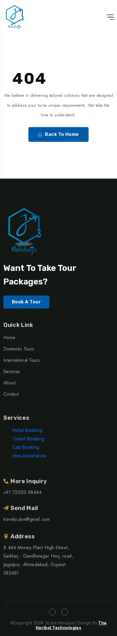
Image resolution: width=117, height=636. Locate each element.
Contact (11, 394)
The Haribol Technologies (71, 625)
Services (11, 371)
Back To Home (62, 134)
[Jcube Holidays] (14, 17)
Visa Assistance (29, 456)
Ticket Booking (28, 439)
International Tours (21, 360)
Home (9, 337)
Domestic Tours (18, 349)
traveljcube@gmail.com (26, 519)
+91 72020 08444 (22, 492)
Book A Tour (26, 302)
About (9, 383)
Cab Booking (25, 447)
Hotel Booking (27, 430)
